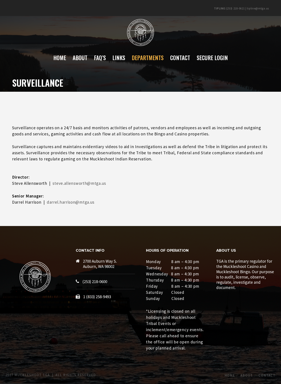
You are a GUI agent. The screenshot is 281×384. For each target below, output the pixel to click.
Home (230, 375)
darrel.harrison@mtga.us (70, 202)
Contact (267, 375)
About (246, 375)
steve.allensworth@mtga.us (79, 183)
